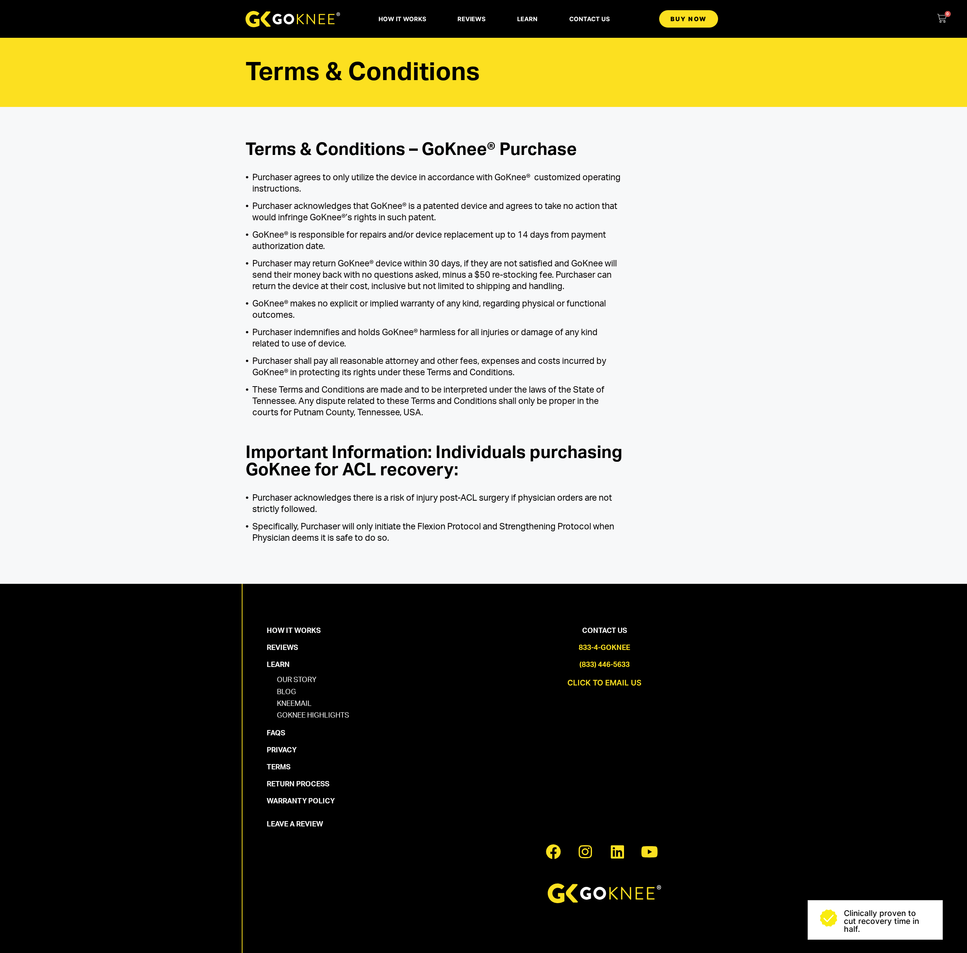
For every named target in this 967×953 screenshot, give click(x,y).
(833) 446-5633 (604, 664)
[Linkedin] (617, 852)
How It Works (402, 19)
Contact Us (589, 19)
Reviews (471, 19)
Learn (527, 19)
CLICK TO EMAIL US (604, 682)
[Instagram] (585, 852)
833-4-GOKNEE (604, 647)
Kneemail (294, 703)
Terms (278, 767)
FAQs (276, 733)
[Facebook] (553, 852)
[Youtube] (650, 852)
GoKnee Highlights (313, 715)
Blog (286, 692)
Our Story (297, 680)
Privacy (282, 750)
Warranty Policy (301, 801)
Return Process (298, 784)
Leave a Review (295, 824)
